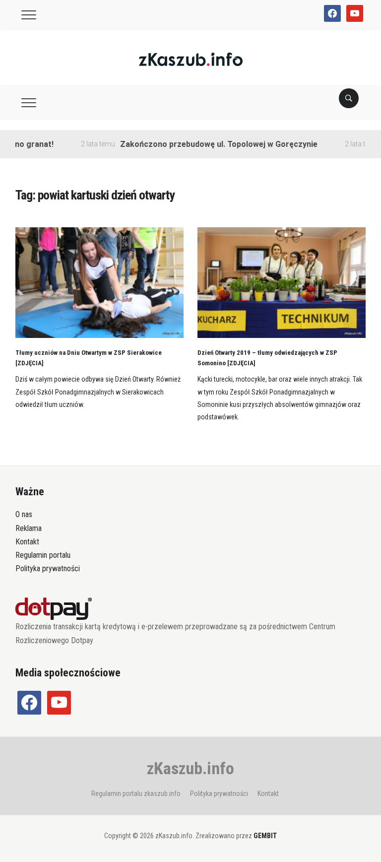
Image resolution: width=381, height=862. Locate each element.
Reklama (28, 528)
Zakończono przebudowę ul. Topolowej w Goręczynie (209, 144)
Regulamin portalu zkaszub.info (136, 793)
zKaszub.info (190, 768)
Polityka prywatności (47, 568)
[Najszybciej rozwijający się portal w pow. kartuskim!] (191, 59)
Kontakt (27, 541)
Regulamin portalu (42, 555)
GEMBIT (265, 836)
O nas (23, 514)
